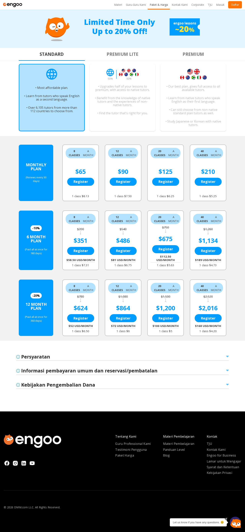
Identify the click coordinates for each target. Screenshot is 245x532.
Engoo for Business (221, 455)
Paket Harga (124, 455)
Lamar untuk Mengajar (224, 461)
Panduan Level (174, 450)
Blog (166, 455)
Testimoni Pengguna (131, 450)
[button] (235, 522)
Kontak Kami (216, 450)
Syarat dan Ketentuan (223, 467)
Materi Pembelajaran (178, 444)
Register (80, 181)
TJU (209, 444)
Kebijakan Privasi (219, 473)
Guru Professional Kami (133, 444)
